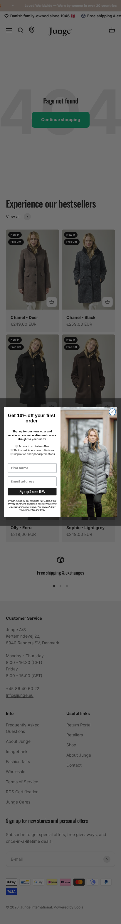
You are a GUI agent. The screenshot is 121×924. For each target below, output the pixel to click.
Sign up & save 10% (32, 491)
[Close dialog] (112, 412)
